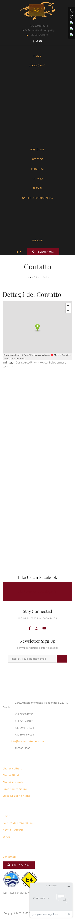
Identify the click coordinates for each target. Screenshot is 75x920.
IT (17, 251)
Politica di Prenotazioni (18, 823)
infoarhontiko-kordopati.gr (27, 741)
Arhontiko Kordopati (37, 591)
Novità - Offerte (13, 829)
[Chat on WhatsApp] (71, 17)
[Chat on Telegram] (71, 35)
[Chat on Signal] (71, 29)
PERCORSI (37, 168)
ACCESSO (37, 159)
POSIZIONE (37, 149)
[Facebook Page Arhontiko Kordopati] (34, 41)
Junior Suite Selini (15, 789)
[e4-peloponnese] (29, 873)
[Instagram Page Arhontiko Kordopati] (37, 41)
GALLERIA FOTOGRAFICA (37, 198)
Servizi (7, 836)
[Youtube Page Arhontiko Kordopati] (40, 41)
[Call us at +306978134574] (71, 10)
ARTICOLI (37, 240)
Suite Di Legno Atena (17, 795)
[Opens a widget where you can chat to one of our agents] (51, 900)
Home (6, 816)
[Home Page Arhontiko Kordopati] (37, 4)
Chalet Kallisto (12, 768)
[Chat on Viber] (71, 23)
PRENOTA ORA (45, 251)
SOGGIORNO (37, 65)
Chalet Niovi (11, 775)
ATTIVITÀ (37, 178)
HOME (37, 55)
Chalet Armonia (13, 782)
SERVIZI (37, 188)
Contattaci (9, 856)
